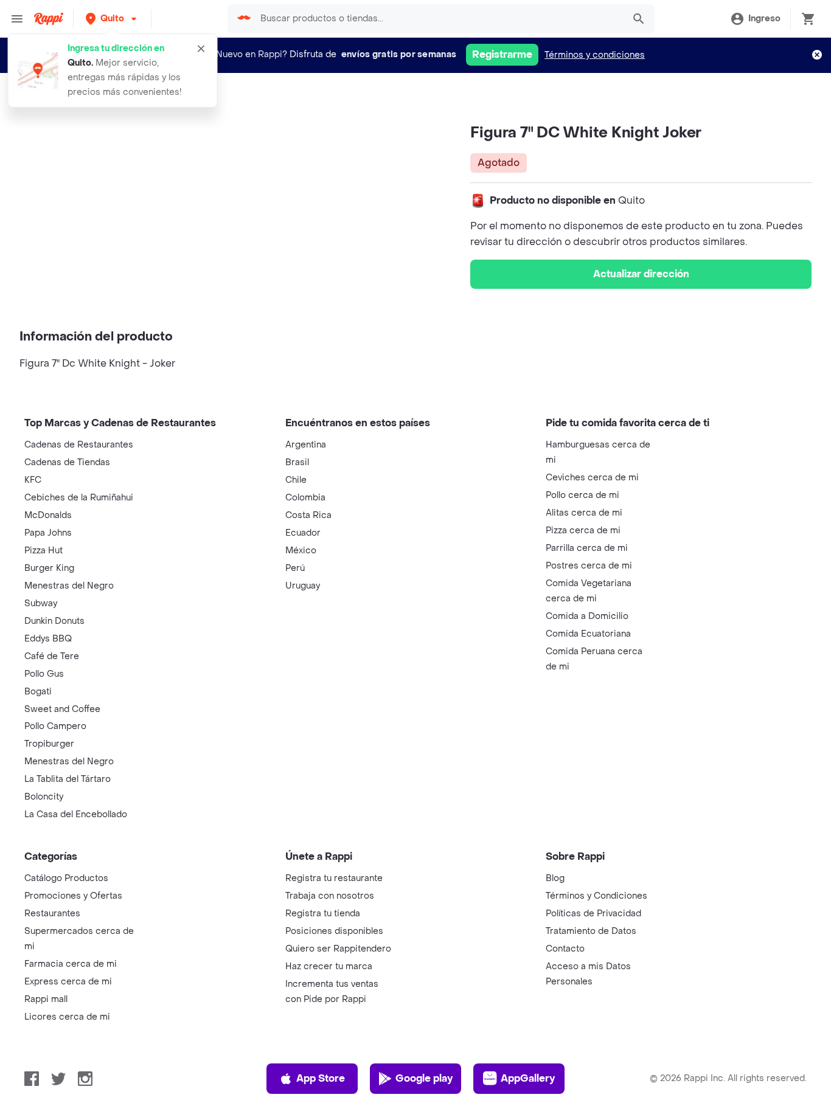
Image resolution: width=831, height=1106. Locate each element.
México (300, 550)
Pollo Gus (44, 674)
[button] (112, 18)
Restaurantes (52, 913)
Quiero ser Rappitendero (338, 949)
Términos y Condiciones (596, 896)
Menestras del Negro (69, 586)
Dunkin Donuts (54, 621)
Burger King (49, 568)
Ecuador (303, 533)
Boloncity (43, 797)
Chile (296, 480)
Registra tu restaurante (334, 878)
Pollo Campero (55, 726)
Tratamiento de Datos (591, 931)
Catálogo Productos (66, 878)
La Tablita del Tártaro (67, 779)
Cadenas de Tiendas (67, 462)
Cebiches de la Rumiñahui (78, 497)
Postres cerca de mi (589, 566)
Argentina (305, 445)
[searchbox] (438, 18)
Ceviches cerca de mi (592, 477)
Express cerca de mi (68, 981)
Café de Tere (51, 656)
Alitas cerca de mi (584, 513)
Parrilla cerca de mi (587, 548)
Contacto (565, 949)
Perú (295, 568)
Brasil (297, 462)
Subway (40, 603)
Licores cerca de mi (67, 1017)
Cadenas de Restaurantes (78, 445)
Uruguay (302, 586)
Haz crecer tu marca (328, 966)
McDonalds (48, 515)
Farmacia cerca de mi (70, 964)
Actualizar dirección (641, 274)
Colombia (305, 497)
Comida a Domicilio (587, 616)
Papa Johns (48, 533)
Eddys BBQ (48, 639)
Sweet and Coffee (62, 709)
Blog (555, 878)
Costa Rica (308, 515)
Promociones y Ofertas (73, 896)
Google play (424, 1078)
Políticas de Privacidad (593, 913)
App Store (320, 1078)
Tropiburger (49, 744)
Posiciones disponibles (334, 931)
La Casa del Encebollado (75, 814)
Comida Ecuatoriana (588, 634)
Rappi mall (46, 999)
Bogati (38, 691)
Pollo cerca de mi (582, 495)
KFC (32, 480)
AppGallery (528, 1078)
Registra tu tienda (322, 913)
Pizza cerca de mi (583, 530)
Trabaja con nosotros (329, 896)
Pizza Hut (43, 550)
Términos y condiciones (594, 55)
